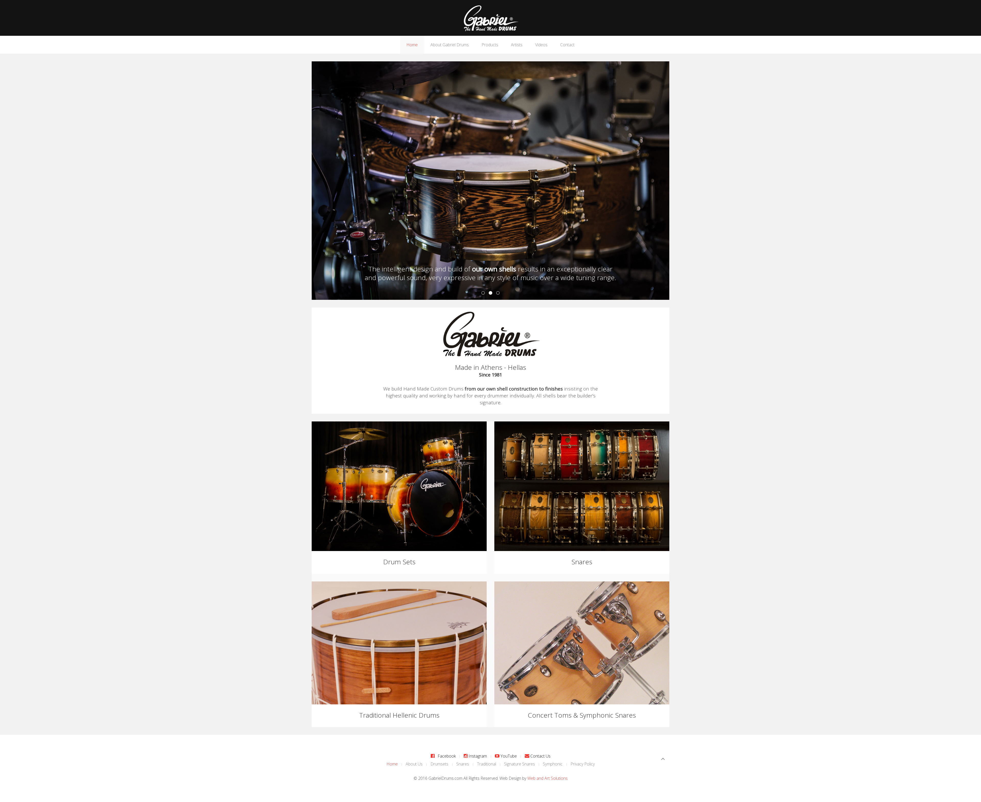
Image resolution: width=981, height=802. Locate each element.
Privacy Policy (582, 764)
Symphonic (553, 764)
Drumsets (439, 764)
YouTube (508, 756)
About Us (414, 764)
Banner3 (499, 293)
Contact (567, 45)
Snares (462, 764)
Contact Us (540, 756)
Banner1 (484, 293)
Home (412, 45)
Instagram (477, 756)
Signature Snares (519, 764)
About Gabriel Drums (449, 45)
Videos (541, 45)
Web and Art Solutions (547, 778)
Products (490, 45)
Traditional (486, 764)
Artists (516, 45)
